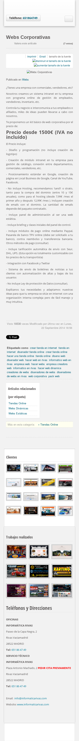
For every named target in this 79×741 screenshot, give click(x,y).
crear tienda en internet (43, 348)
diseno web (58, 356)
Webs (25, 79)
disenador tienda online (30, 352)
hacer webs (38, 364)
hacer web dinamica (49, 368)
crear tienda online (56, 352)
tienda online (43, 356)
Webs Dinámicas (18, 408)
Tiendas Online (17, 403)
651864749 (30, 18)
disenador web (15, 360)
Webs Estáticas (18, 413)
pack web (54, 376)
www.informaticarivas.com (33, 704)
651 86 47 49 (19, 650)
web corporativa (37, 376)
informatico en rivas (24, 368)
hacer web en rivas (36, 360)
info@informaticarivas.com (30, 698)
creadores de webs (18, 372)
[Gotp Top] (72, 731)
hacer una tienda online (20, 356)
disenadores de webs (43, 372)
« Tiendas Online (48, 424)
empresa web (22, 364)
